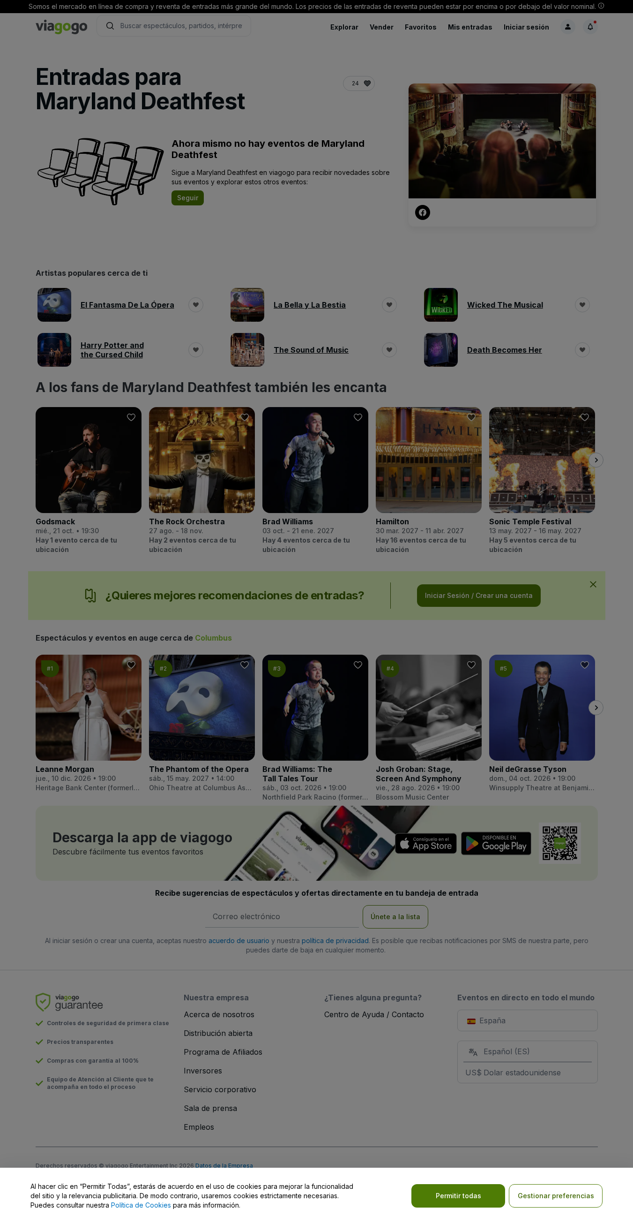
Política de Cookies (141, 1205)
